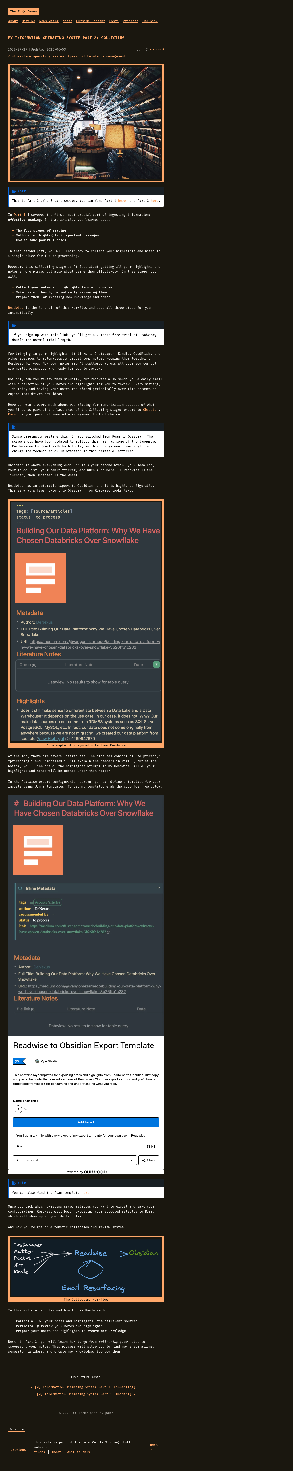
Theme (83, 1413)
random (40, 1452)
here (122, 201)
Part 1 (19, 215)
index (56, 1452)
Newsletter (49, 21)
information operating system (37, 56)
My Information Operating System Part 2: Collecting (66, 38)
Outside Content (90, 21)
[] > (86, 1394)
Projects (130, 21)
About (13, 21)
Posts (114, 21)
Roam (12, 414)
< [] (83, 1387)
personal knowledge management (98, 56)
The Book (149, 21)
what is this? (79, 1452)
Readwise (15, 308)
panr (109, 1413)
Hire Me (28, 21)
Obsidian (150, 410)
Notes (67, 21)
